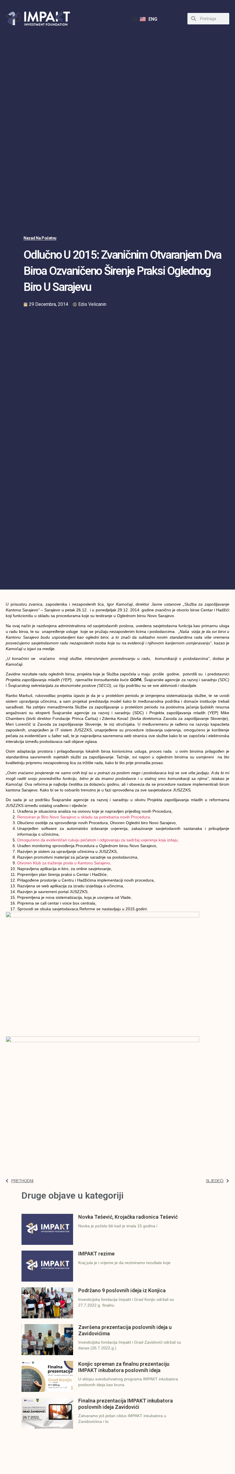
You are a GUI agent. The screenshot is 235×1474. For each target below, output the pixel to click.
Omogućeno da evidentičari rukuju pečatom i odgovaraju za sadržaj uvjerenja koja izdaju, (98, 840)
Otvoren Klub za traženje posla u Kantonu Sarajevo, (64, 863)
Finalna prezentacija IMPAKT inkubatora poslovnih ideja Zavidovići (125, 1404)
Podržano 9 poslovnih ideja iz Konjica (122, 1290)
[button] (135, 18)
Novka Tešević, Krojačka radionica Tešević (128, 1217)
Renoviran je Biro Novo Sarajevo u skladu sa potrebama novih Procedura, (84, 817)
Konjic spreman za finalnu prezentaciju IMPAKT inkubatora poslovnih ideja (123, 1367)
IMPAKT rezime (96, 1254)
